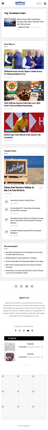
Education (9, 98)
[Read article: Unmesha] (10, 357)
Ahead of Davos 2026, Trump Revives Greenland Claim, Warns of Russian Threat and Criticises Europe (30, 21)
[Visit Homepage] (20, 3)
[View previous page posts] (22, 365)
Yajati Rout (23, 347)
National (9, 67)
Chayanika (30, 344)
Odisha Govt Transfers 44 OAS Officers (22, 200)
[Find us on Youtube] (27, 286)
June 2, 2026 (8, 109)
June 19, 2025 (9, 140)
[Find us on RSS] (32, 286)
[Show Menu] (3, 3)
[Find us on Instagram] (24, 330)
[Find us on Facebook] (16, 286)
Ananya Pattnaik (24, 27)
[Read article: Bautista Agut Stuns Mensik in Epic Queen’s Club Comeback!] (24, 122)
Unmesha (30, 354)
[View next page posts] (26, 365)
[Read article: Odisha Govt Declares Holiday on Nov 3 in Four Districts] (24, 170)
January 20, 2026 (36, 27)
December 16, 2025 (34, 347)
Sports (8, 130)
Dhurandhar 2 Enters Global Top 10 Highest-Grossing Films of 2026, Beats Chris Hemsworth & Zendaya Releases (26, 220)
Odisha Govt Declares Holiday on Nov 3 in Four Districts (19, 189)
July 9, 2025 (8, 77)
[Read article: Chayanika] (10, 347)
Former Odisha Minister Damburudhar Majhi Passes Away (24, 261)
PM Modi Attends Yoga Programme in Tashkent (21, 258)
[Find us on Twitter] (21, 286)
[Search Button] (45, 3)
